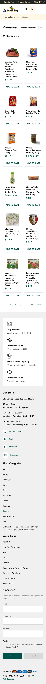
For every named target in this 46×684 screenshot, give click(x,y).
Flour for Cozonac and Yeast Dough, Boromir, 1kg (32, 65)
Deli (4, 490)
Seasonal (6, 506)
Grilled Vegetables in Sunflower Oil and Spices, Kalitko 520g (32, 233)
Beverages (7, 479)
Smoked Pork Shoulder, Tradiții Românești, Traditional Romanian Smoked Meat (11, 69)
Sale (4, 521)
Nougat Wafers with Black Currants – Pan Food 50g (33, 191)
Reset (34, 656)
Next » (39, 306)
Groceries (7, 495)
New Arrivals (8, 516)
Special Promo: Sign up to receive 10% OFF (23, 2)
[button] (12, 87)
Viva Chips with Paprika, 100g (33, 112)
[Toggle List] (41, 27)
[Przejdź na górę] (37, 677)
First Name (7, 616)
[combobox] (29, 27)
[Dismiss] (43, 2)
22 (26, 304)
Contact (6, 562)
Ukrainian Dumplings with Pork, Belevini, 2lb (12, 232)
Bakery (5, 474)
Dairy (5, 485)
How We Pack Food (11, 547)
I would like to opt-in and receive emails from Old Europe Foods (24, 645)
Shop (5, 469)
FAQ (5, 557)
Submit (12, 656)
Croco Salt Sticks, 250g (10, 112)
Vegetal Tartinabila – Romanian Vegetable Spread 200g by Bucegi (12, 279)
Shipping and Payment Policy (15, 568)
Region (6, 511)
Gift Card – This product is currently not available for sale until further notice (20, 528)
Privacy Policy (9, 578)
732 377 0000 (15, 432)
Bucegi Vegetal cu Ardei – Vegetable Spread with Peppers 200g (32, 278)
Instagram (14, 455)
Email (11, 439)
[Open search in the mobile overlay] (26, 9)
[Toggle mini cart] (32, 9)
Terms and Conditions (12, 573)
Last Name (6, 628)
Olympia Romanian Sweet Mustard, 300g (33, 150)
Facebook (13, 446)
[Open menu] (40, 9)
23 (32, 304)
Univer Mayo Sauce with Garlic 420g (10, 189)
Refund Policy (8, 583)
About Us (6, 541)
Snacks (5, 500)
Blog (5, 552)
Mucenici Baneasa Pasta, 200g (11, 150)
